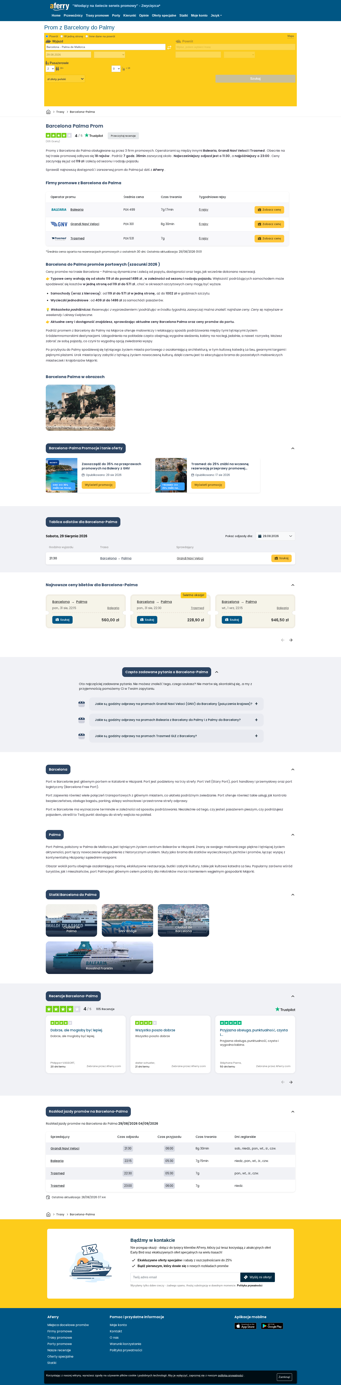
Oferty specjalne (164, 15)
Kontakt (116, 1331)
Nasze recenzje (59, 1350)
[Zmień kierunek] (169, 48)
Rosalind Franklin (99, 968)
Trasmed (77, 238)
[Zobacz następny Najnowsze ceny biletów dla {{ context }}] (291, 640)
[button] (216, 16)
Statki (183, 15)
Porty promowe (59, 1344)
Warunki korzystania (125, 1344)
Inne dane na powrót (102, 36)
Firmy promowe (59, 1331)
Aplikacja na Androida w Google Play (272, 1326)
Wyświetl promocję (98, 485)
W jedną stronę (73, 36)
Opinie (144, 15)
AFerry (53, 1317)
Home (56, 15)
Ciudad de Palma (71, 929)
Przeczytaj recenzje (123, 135)
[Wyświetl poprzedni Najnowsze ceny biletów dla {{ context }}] (283, 640)
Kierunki (129, 15)
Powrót (53, 36)
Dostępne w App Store (245, 1326)
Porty (116, 15)
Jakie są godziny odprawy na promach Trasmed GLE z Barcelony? (146, 736)
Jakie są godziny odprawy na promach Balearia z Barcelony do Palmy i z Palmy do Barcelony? (168, 720)
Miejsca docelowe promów (68, 1325)
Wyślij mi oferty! (261, 1277)
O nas (114, 1337)
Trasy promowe (97, 15)
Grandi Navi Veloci (84, 224)
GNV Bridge (128, 931)
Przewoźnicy (73, 15)
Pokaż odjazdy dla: (239, 536)
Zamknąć (284, 1376)
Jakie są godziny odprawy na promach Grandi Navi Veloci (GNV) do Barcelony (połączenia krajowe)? (173, 704)
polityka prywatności (230, 1375)
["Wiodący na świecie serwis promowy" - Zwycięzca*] (59, 7)
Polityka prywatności (249, 1285)
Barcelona (108, 558)
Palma (126, 558)
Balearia (76, 209)
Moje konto (199, 15)
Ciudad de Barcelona (183, 929)
